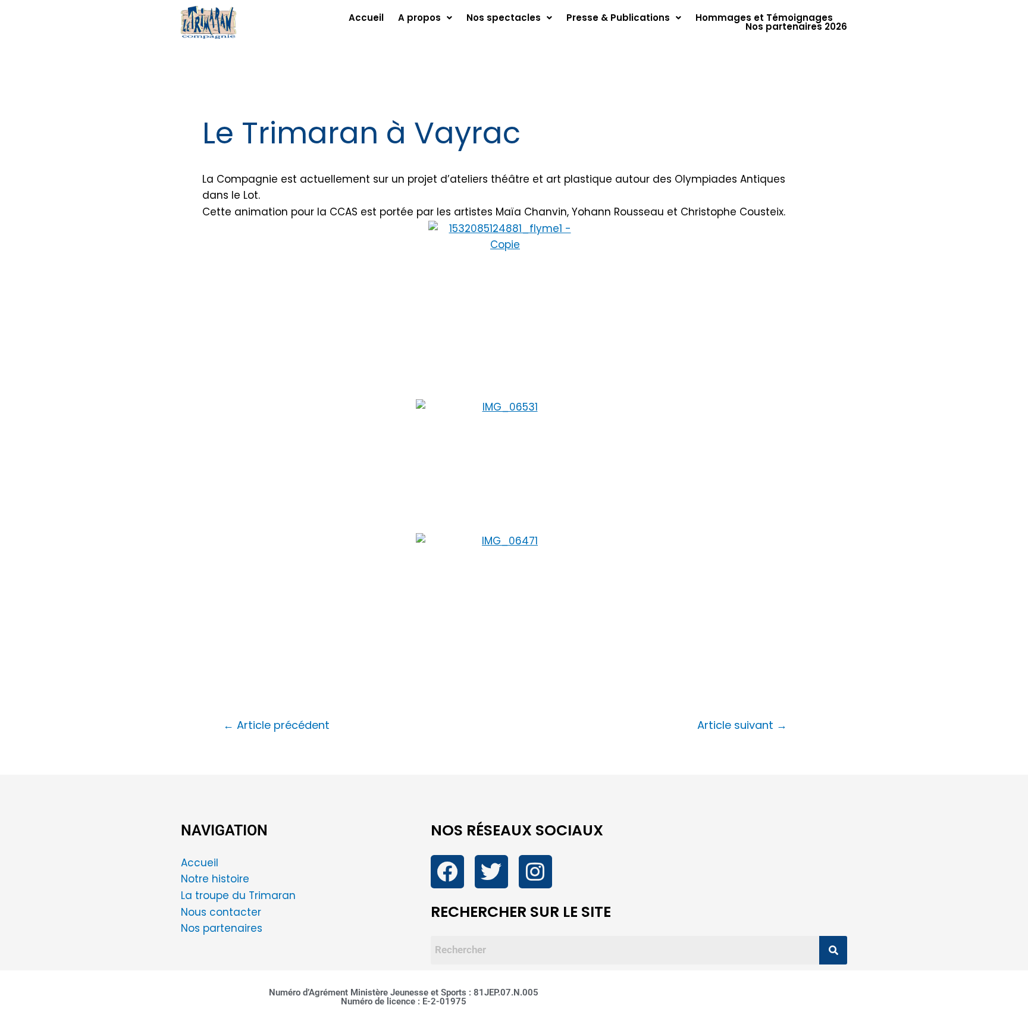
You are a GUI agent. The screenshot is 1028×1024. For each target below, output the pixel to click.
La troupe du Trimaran (238, 895)
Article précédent (276, 725)
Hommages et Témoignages (764, 17)
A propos (419, 17)
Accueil (366, 17)
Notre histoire (215, 879)
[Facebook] (447, 871)
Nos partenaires (221, 928)
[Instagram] (535, 871)
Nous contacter (222, 912)
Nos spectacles (503, 17)
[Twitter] (491, 871)
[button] (425, 17)
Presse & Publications (618, 17)
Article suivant (742, 725)
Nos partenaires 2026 (796, 26)
